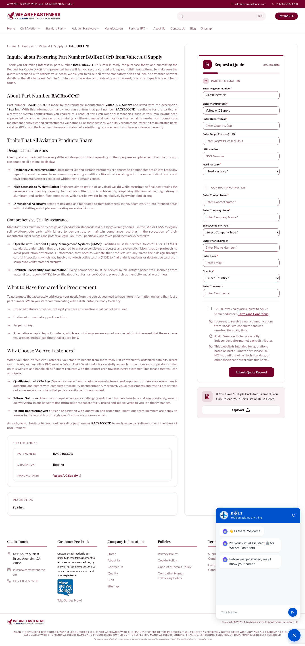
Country (208, 271)
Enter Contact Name (216, 195)
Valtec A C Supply (51, 46)
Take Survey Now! (69, 600)
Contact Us (178, 28)
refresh (293, 515)
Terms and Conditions (253, 314)
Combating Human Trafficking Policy (171, 575)
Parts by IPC (137, 28)
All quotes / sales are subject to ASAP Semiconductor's (241, 311)
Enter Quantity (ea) (215, 119)
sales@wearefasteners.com (250, 4)
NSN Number (210, 149)
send (293, 612)
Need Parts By (212, 164)
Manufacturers (113, 28)
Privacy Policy (168, 554)
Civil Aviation (28, 28)
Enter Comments (213, 286)
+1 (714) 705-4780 (287, 4)
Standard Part (54, 28)
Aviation (27, 46)
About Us (159, 28)
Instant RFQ (286, 16)
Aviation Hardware (84, 28)
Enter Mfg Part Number (217, 88)
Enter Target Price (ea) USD (219, 134)
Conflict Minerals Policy (174, 567)
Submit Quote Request (251, 372)
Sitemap (206, 28)
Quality (113, 573)
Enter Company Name (216, 210)
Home (11, 28)
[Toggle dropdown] (39, 28)
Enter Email (210, 256)
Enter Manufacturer (215, 103)
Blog (193, 28)
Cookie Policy (167, 560)
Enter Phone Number (216, 240)
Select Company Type (216, 225)
